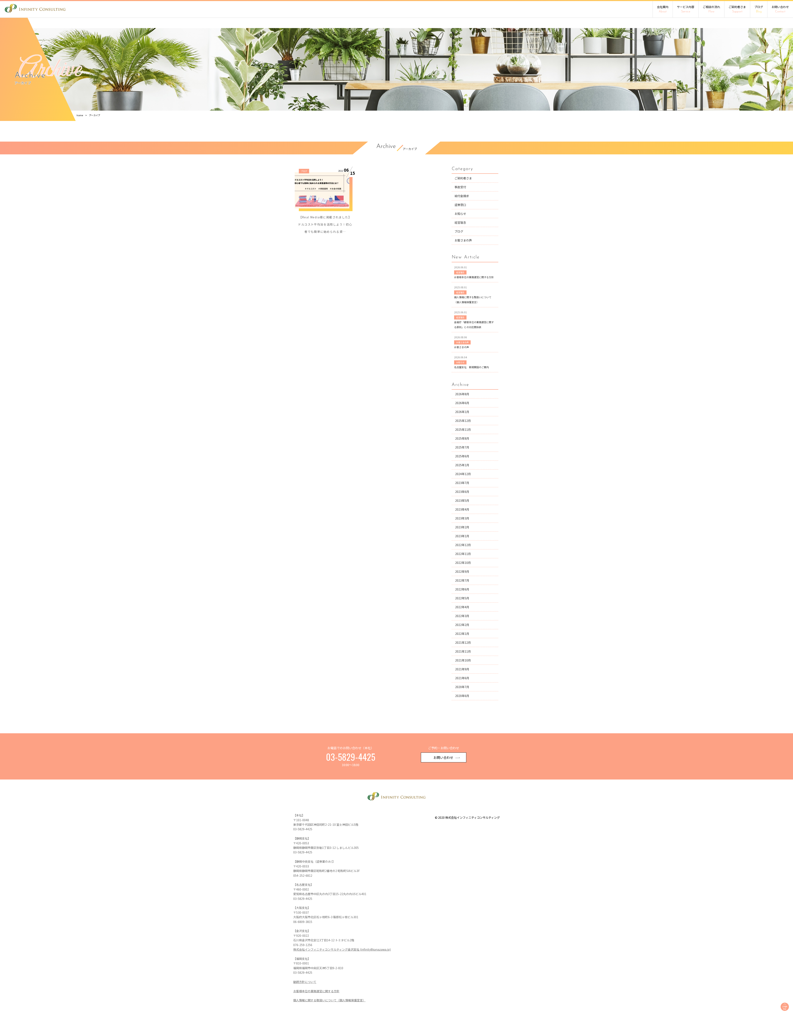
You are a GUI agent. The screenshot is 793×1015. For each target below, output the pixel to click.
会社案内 (662, 9)
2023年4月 (462, 509)
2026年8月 (462, 394)
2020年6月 (462, 696)
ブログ (758, 9)
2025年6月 (462, 456)
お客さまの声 (463, 240)
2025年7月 (462, 447)
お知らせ (460, 214)
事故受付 (460, 187)
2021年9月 (462, 669)
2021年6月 (462, 678)
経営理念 (460, 222)
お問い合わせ (780, 9)
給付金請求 (462, 196)
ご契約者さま (737, 9)
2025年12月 (463, 421)
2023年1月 (462, 536)
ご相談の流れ (711, 9)
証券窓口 (460, 205)
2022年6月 (462, 589)
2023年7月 (462, 483)
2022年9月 (462, 571)
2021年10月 (463, 660)
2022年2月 (462, 625)
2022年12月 (463, 545)
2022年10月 (463, 563)
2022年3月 (462, 616)
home (80, 115)
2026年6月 (462, 403)
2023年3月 (462, 518)
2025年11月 (463, 429)
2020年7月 (462, 687)
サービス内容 (685, 9)
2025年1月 (462, 465)
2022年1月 (462, 634)
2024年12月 (463, 474)
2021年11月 (463, 651)
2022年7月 (462, 580)
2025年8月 (462, 438)
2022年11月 (463, 554)
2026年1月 (462, 412)
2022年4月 (462, 607)
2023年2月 (462, 527)
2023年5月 (462, 500)
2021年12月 (463, 642)
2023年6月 (462, 492)
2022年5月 (462, 598)
